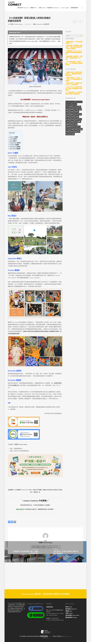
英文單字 (74, 126)
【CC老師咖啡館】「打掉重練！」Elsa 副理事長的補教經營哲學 (74, 63)
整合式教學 (68, 119)
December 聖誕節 (15, 148)
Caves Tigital (65, 7)
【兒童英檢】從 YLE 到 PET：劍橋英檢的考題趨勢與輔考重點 (74, 52)
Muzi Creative (57, 636)
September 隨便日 (15, 143)
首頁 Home (68, 607)
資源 (79, 131)
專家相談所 (77, 111)
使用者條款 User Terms (72, 615)
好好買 (76, 109)
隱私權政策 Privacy (71, 617)
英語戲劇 (80, 129)
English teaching (79, 101)
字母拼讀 (79, 109)
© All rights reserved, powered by (29, 636)
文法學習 (67, 121)
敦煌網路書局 (74, 7)
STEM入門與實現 (69, 106)
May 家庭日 (13, 141)
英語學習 (76, 129)
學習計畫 (67, 111)
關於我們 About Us (23, 7)
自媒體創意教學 (68, 126)
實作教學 (71, 111)
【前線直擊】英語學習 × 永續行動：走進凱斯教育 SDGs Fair (73, 58)
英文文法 (78, 126)
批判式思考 (77, 114)
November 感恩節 (15, 146)
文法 (80, 119)
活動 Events (42, 7)
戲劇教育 (71, 114)
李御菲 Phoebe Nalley (16, 24)
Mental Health (68, 104)
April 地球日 (13, 139)
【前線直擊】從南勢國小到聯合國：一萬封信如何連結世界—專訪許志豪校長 (73, 47)
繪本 (75, 121)
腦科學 (71, 124)
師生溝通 (67, 114)
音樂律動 (72, 134)
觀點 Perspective (38, 24)
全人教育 (74, 106)
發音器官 (71, 121)
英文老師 (67, 129)
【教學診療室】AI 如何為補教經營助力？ (73, 42)
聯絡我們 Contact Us (53, 7)
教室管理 (72, 116)
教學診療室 (68, 116)
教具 (80, 114)
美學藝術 (79, 121)
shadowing (74, 104)
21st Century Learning (70, 101)
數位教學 (77, 119)
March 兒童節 (14, 137)
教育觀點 (77, 116)
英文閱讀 (71, 129)
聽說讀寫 (67, 124)
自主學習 (75, 124)
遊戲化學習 (68, 134)
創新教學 (46, 24)
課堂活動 (75, 131)
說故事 (71, 131)
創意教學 (67, 109)
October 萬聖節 (14, 145)
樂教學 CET (33, 7)
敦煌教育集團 (44, 636)
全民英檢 (79, 106)
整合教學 (72, 119)
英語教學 (67, 131)
